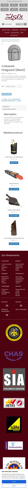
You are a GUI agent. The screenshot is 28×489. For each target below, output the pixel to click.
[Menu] (7, 305)
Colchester (5, 261)
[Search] (25, 24)
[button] (2, 43)
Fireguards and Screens (8, 101)
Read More (22, 478)
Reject (14, 486)
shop (19, 101)
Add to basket (6, 94)
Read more (14, 163)
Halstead (4, 273)
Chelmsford (19, 273)
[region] (14, 479)
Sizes (2, 86)
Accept (14, 481)
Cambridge (5, 286)
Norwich (18, 286)
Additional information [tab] (9, 109)
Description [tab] (6, 106)
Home (2, 39)
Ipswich (18, 261)
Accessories (8, 39)
